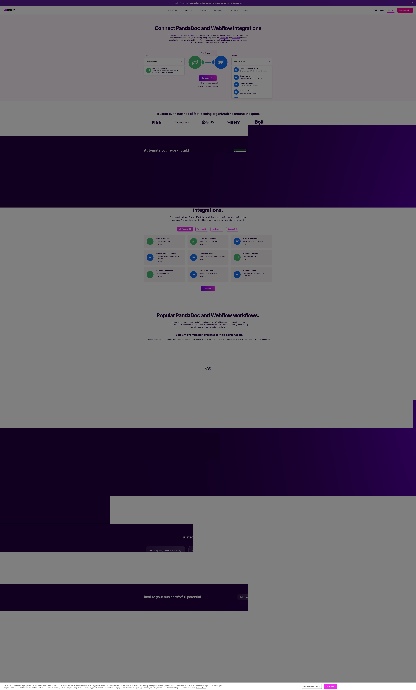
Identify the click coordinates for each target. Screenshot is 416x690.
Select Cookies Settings (311, 686)
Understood (330, 686)
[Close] (412, 686)
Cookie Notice (201, 688)
